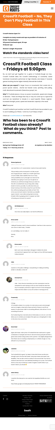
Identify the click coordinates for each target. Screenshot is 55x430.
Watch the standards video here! (26, 53)
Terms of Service (32, 415)
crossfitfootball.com (16, 116)
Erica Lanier (14, 220)
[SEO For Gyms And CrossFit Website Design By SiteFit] (45, 400)
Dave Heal (14, 327)
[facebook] (3, 399)
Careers (5, 395)
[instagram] (7, 399)
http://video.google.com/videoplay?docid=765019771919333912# (28, 384)
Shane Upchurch (16, 162)
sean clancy (14, 372)
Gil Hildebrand (19, 206)
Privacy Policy (21, 415)
